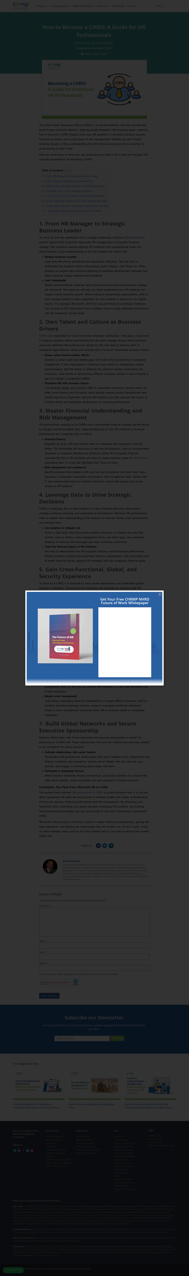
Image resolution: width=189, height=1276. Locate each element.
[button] (160, 594)
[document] (94, 638)
